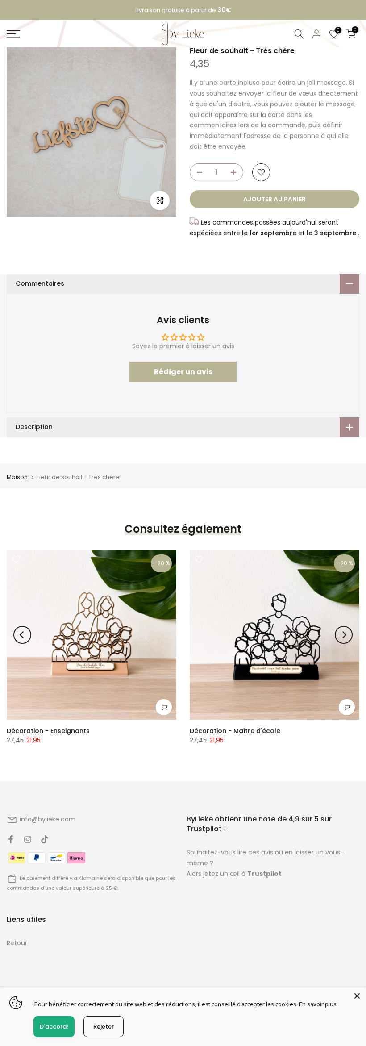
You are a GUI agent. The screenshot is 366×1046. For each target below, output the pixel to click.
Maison (17, 477)
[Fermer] (357, 996)
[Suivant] (344, 635)
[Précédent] (22, 635)
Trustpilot (264, 873)
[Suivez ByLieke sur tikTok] (45, 839)
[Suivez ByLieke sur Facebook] (11, 839)
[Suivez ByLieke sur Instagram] (28, 839)
